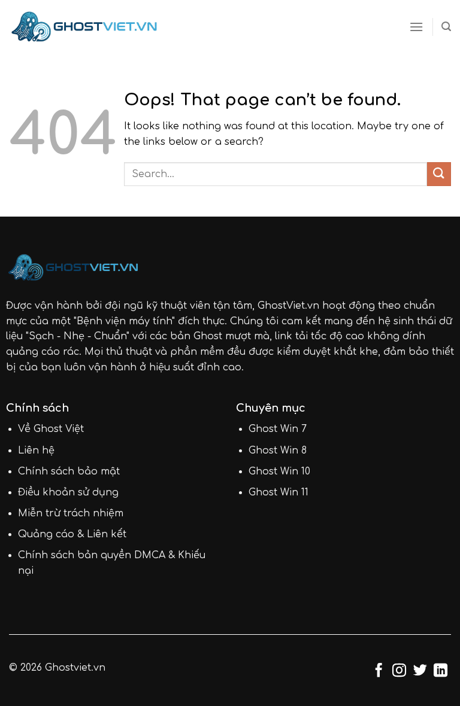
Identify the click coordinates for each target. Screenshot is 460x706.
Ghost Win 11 (278, 492)
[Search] (446, 26)
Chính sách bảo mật (69, 471)
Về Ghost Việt (51, 429)
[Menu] (416, 26)
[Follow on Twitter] (420, 671)
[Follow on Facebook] (379, 671)
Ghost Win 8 (278, 450)
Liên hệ (36, 450)
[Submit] (439, 173)
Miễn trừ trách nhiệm (70, 513)
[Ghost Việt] (84, 27)
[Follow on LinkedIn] (440, 671)
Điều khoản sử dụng (68, 492)
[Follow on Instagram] (399, 671)
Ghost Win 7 (278, 429)
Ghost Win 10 (279, 471)
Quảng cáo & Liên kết (72, 534)
